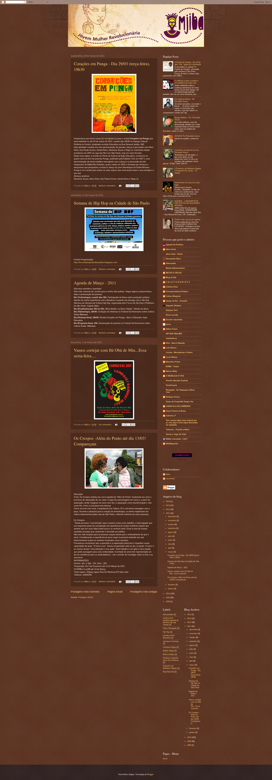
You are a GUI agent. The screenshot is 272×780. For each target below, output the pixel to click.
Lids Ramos (171, 348)
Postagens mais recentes (85, 591)
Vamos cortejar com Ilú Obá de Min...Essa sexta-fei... (180, 572)
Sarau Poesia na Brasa (176, 411)
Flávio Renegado (170, 628)
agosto (171, 532)
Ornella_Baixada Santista (177, 380)
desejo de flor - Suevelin (176, 301)
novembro (172, 520)
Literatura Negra (169, 647)
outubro (171, 524)
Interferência (171, 338)
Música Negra (168, 654)
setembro (172, 528)
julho (170, 536)
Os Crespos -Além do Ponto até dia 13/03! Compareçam (182, 578)
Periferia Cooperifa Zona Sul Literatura (170, 659)
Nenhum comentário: (107, 186)
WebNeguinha (172, 444)
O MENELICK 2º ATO (175, 376)
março (171, 552)
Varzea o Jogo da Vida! (176, 434)
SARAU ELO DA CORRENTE (178, 406)
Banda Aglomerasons (175, 268)
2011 (168, 513)
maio (170, 544)
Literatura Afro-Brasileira (169, 636)
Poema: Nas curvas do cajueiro (187, 219)
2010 (168, 594)
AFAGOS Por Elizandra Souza (187, 136)
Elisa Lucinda (172, 315)
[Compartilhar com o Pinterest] (137, 185)
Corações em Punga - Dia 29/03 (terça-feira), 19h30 (195, 672)
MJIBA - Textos (172, 366)
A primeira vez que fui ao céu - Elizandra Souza (187, 151)
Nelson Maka (171, 371)
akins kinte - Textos (174, 254)
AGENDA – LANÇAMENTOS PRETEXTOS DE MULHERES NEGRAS (187, 203)
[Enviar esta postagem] (120, 186)
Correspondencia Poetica (177, 291)
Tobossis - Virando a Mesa (177, 429)
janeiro (171, 589)
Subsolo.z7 (171, 416)
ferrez (168, 324)
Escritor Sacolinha (174, 320)
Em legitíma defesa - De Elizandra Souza (185, 100)
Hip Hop (166, 632)
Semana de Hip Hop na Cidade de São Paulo (112, 203)
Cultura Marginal (173, 296)
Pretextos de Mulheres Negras (170, 667)
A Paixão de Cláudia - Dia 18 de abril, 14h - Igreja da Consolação (188, 63)
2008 (168, 601)
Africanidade (168, 614)
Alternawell (171, 263)
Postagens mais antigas (143, 591)
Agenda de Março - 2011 (95, 282)
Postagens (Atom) (85, 597)
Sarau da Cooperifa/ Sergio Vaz (179, 402)
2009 (168, 598)
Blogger (150, 774)
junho (170, 540)
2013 (168, 505)
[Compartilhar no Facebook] (135, 185)
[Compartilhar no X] (132, 185)
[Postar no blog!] (129, 185)
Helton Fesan (171, 329)
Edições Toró (172, 310)
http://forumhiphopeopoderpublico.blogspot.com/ (95, 262)
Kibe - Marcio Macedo (175, 343)
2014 (168, 501)
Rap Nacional (168, 672)
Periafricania (171, 385)
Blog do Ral (171, 277)
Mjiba (168, 474)
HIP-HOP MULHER (174, 334)
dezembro (172, 516)
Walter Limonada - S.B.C (176, 439)
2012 (168, 509)
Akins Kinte (171, 249)
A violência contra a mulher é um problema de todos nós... (186, 82)
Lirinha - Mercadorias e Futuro (179, 352)
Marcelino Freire (173, 362)
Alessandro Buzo (173, 259)
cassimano (170, 478)
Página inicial (114, 591)
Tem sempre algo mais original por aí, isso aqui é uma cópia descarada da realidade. (181, 422)
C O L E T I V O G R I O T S (178, 282)
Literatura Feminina (171, 641)
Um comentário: (105, 425)
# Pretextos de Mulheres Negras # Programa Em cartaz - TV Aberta (188, 170)
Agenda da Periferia (174, 245)
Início (165, 759)
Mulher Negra (168, 651)
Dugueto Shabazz (173, 306)
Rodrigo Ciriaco (173, 397)
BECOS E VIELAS (174, 273)
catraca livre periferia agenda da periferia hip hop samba (170, 621)
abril (170, 548)
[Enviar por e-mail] (127, 185)
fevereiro (172, 585)
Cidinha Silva (172, 287)
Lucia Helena (171, 357)
